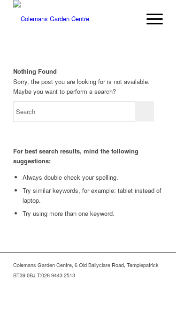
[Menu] (150, 19)
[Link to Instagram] (156, 285)
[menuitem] (150, 19)
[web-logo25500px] (73, 19)
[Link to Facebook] (142, 285)
